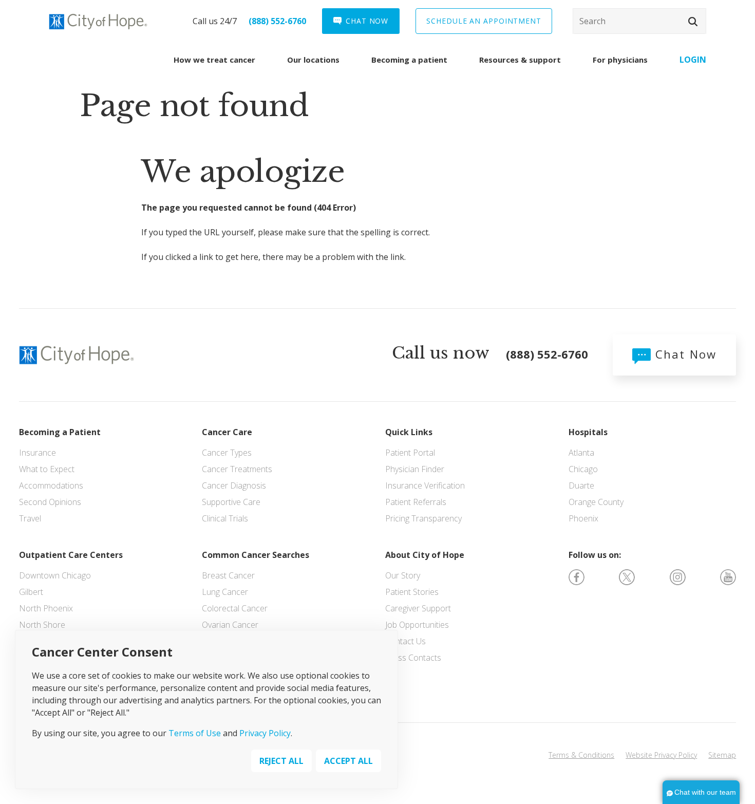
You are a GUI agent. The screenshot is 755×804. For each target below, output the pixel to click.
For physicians (620, 59)
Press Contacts (413, 657)
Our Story (402, 575)
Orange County (596, 502)
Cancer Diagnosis (234, 485)
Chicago (583, 469)
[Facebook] (576, 576)
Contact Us (405, 641)
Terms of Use (194, 733)
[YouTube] (728, 576)
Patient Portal (410, 452)
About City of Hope (424, 554)
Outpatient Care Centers (71, 554)
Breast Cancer (228, 575)
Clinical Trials (225, 518)
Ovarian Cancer (230, 624)
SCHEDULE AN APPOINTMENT (483, 21)
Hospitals (588, 432)
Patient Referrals (415, 502)
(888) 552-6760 (277, 21)
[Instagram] (678, 576)
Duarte (581, 485)
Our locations (313, 59)
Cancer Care (227, 432)
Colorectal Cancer (235, 608)
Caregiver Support (418, 608)
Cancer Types (227, 452)
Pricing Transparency (423, 518)
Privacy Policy (265, 733)
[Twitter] (627, 576)
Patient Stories (412, 591)
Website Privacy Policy (661, 755)
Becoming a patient (409, 59)
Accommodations (51, 485)
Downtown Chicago (55, 575)
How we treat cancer (214, 59)
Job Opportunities (417, 624)
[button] (693, 21)
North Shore (42, 624)
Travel (30, 518)
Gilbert (31, 591)
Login (693, 59)
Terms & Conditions (581, 755)
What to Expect (46, 469)
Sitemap (722, 755)
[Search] (639, 21)
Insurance (37, 452)
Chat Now (683, 354)
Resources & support (520, 59)
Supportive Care (231, 502)
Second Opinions (50, 502)
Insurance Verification (425, 485)
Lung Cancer (225, 591)
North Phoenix (46, 608)
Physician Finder (414, 469)
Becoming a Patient (60, 432)
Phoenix (583, 518)
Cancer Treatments (237, 469)
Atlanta (581, 452)
